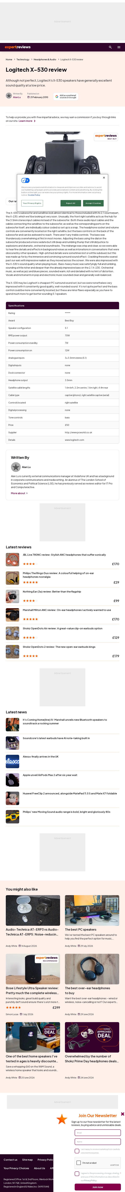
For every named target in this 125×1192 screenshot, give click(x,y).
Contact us (10, 1159)
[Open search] (110, 47)
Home (9, 59)
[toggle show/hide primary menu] (119, 47)
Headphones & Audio (45, 59)
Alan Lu (17, 97)
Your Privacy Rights (32, 203)
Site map (27, 1159)
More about (18, 493)
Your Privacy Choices (16, 1168)
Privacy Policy (46, 1159)
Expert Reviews (15, 47)
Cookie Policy (34, 195)
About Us (39, 1168)
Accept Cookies (93, 203)
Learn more (25, 120)
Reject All (70, 203)
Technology (22, 59)
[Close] (104, 177)
